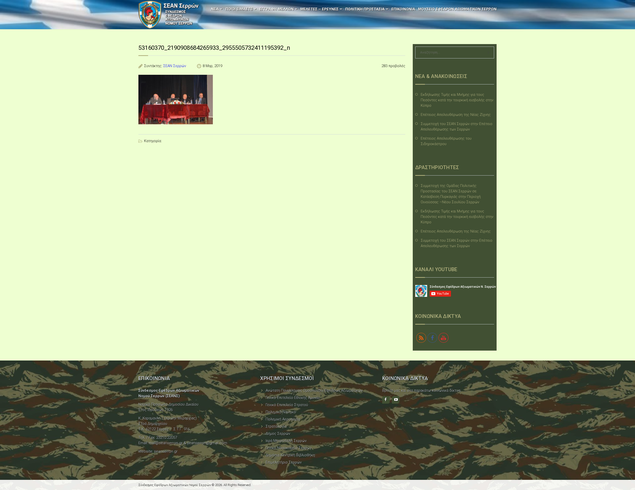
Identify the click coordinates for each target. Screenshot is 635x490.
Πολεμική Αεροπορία (283, 419)
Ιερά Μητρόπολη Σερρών (286, 440)
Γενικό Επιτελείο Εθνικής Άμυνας (293, 397)
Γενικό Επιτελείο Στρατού (287, 405)
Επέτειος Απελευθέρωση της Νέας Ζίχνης (456, 114)
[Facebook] (386, 400)
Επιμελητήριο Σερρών (284, 462)
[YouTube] (395, 400)
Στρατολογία (276, 426)
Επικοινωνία (403, 9)
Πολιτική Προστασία (365, 9)
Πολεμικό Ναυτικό (281, 412)
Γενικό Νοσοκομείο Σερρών (289, 448)
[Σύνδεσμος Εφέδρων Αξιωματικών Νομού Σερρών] (168, 14)
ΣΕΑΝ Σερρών (174, 66)
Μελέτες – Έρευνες (319, 9)
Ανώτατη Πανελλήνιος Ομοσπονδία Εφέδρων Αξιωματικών (314, 390)
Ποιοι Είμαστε (239, 9)
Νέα (215, 9)
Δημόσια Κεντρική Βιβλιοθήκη (290, 455)
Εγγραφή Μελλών (276, 9)
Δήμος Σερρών (278, 433)
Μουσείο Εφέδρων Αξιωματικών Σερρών (457, 9)
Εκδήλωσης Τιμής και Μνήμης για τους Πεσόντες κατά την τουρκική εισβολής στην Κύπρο (457, 100)
